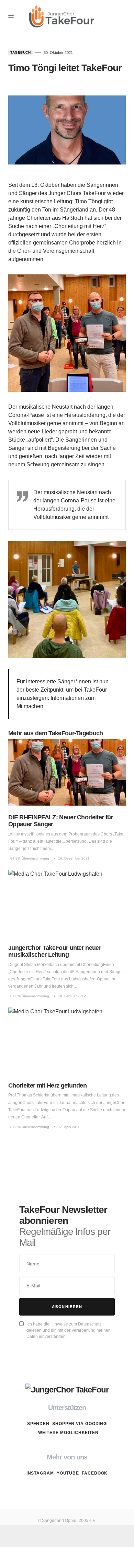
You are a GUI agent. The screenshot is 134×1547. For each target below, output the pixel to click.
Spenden (38, 1423)
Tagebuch (20, 52)
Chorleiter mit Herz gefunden (47, 1085)
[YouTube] (67, 1489)
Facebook (95, 1473)
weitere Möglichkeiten (68, 1432)
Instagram (40, 1473)
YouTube (68, 1473)
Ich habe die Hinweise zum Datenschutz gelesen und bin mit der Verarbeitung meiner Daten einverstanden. (68, 1330)
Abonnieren (67, 1307)
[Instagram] (53, 1489)
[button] (11, 16)
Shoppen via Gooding (79, 1423)
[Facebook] (80, 1489)
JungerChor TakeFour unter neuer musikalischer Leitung (54, 951)
